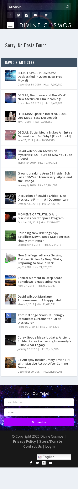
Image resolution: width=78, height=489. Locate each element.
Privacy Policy (24, 441)
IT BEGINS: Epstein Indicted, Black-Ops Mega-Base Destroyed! (43, 116)
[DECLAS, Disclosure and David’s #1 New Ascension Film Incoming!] (10, 98)
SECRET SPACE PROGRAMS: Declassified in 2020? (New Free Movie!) (40, 76)
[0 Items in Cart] (46, 15)
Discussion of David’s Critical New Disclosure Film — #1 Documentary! (43, 197)
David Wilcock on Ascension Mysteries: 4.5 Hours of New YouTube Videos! (45, 154)
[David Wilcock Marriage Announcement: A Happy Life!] (10, 299)
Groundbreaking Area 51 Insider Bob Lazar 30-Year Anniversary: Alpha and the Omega (45, 177)
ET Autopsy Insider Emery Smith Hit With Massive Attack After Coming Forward (44, 363)
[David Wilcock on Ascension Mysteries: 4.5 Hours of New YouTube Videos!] (10, 154)
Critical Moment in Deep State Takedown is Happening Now (40, 280)
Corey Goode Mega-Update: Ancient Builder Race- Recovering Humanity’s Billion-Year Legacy (44, 341)
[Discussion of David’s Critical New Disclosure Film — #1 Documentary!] (10, 198)
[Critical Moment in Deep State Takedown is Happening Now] (10, 280)
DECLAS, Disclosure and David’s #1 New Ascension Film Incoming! (42, 97)
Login (50, 446)
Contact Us (32, 446)
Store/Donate (50, 441)
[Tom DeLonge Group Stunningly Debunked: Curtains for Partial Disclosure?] (10, 318)
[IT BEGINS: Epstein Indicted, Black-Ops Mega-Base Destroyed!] (10, 116)
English (48, 457)
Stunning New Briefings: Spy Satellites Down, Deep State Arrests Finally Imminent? (43, 236)
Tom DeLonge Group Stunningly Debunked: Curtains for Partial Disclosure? (41, 319)
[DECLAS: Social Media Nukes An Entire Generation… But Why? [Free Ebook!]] (10, 135)
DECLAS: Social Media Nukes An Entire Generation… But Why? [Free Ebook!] (45, 134)
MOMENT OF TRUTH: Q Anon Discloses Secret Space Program (41, 216)
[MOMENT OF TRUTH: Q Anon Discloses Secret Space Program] (10, 217)
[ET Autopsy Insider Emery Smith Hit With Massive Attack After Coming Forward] (10, 362)
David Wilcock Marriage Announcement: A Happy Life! (39, 298)
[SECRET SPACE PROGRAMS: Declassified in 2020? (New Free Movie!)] (10, 75)
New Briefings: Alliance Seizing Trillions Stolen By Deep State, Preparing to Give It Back (40, 259)
